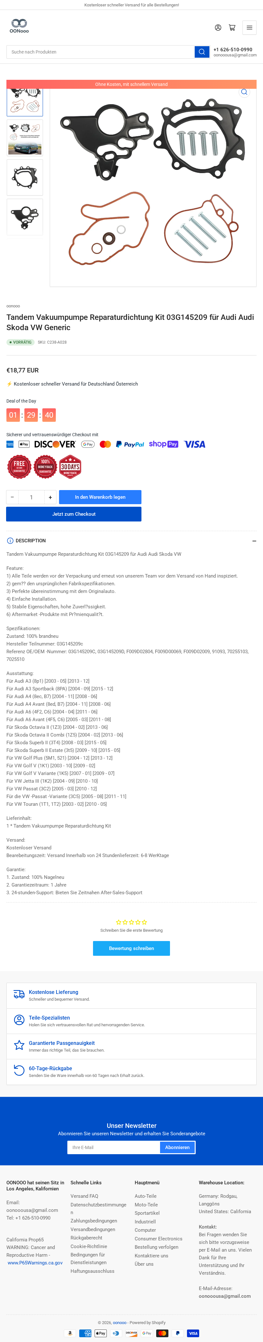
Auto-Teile (146, 1196)
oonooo (13, 306)
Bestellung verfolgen (156, 1247)
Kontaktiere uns (151, 1256)
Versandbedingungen (93, 1229)
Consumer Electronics (158, 1239)
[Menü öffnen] (249, 28)
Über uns (144, 1264)
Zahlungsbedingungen (94, 1221)
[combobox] (108, 52)
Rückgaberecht (86, 1238)
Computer (145, 1230)
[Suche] (202, 51)
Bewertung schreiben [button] (131, 948)
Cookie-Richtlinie (89, 1246)
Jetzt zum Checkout (74, 510)
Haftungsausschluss (93, 1271)
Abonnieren (177, 1147)
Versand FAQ (84, 1196)
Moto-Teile (146, 1205)
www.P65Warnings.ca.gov (35, 1263)
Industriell (145, 1222)
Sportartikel (147, 1213)
